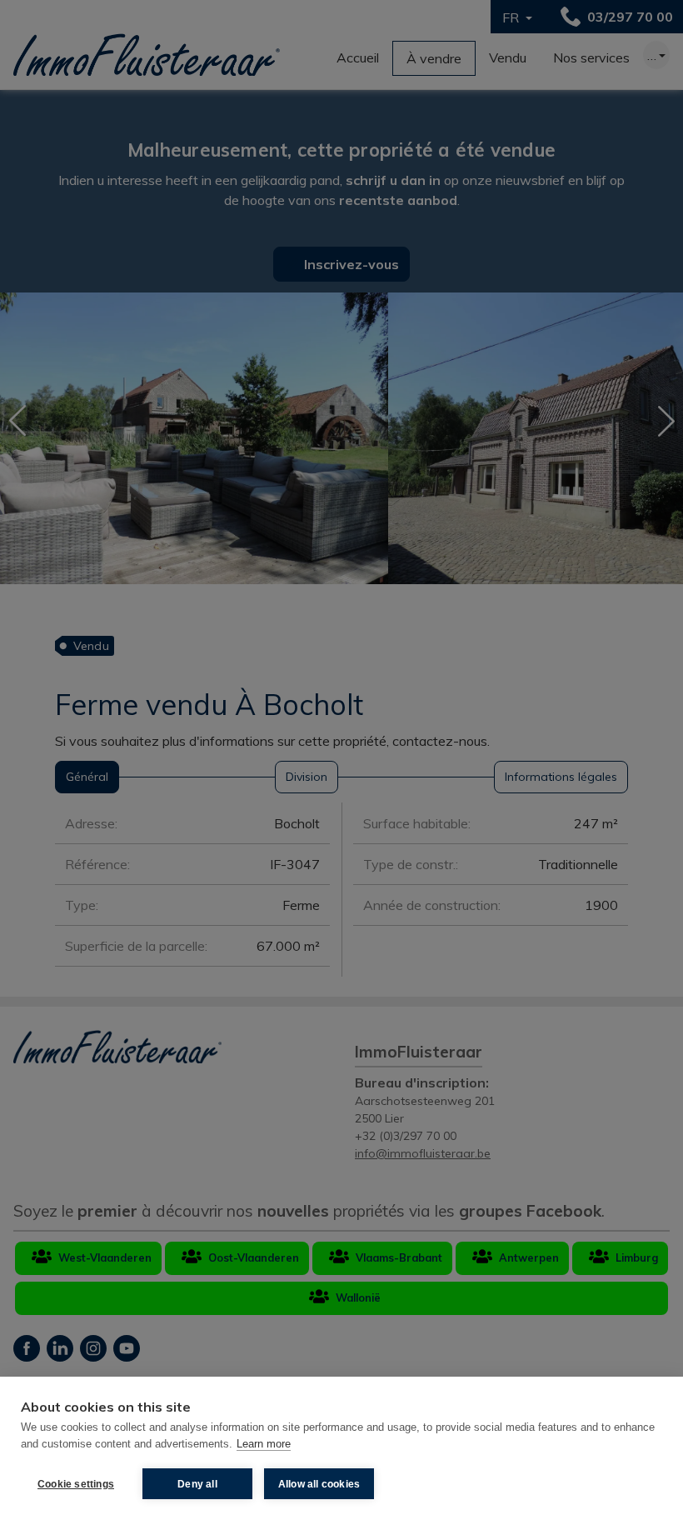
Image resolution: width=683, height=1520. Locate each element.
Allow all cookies (319, 1484)
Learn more (264, 1444)
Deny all (197, 1484)
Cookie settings (75, 1484)
